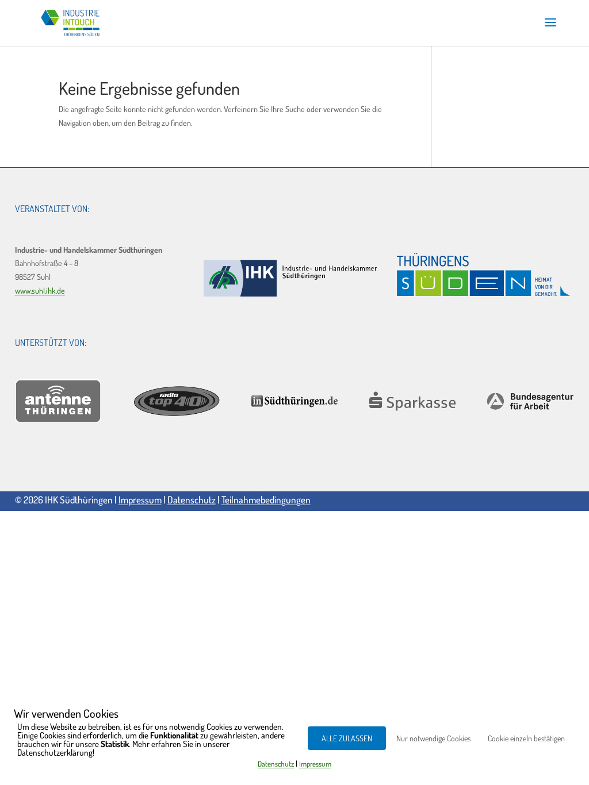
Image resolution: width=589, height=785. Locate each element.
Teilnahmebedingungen (266, 500)
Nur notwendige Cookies (433, 738)
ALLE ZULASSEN (347, 738)
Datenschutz (191, 500)
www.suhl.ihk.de (40, 290)
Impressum (140, 500)
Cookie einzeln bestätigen (526, 738)
